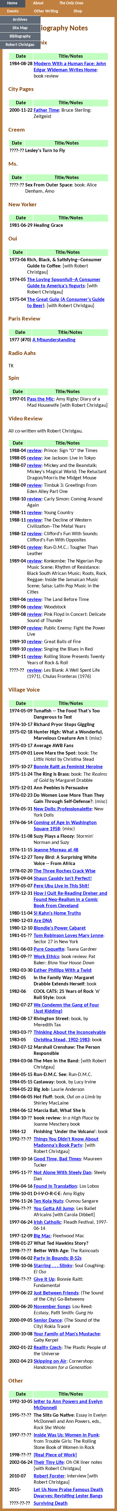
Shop (78, 11)
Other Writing (46, 11)
